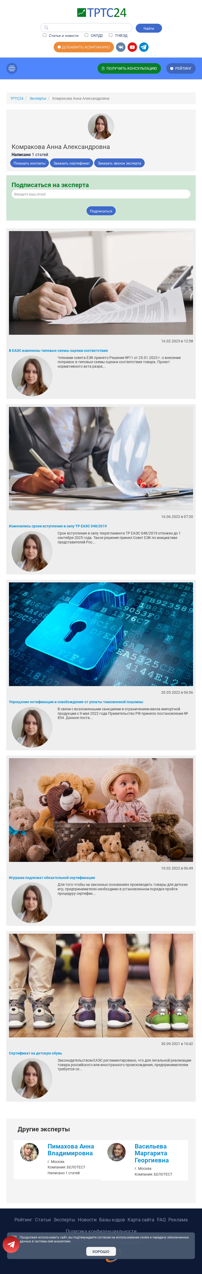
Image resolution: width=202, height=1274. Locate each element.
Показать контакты (30, 163)
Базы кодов (112, 1219)
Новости (87, 1219)
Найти (149, 28)
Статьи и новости (63, 35)
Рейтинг (23, 1219)
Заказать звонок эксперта (119, 163)
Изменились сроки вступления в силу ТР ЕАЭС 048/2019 (58, 526)
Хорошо (100, 1251)
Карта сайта (141, 1219)
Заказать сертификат (71, 163)
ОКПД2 (96, 35)
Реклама (178, 1219)
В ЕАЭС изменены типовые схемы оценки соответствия (58, 350)
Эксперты (64, 1219)
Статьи (43, 1219)
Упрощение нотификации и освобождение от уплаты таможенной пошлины (76, 702)
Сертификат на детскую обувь (35, 1053)
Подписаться (101, 210)
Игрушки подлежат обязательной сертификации (52, 878)
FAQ (161, 1219)
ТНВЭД (120, 35)
